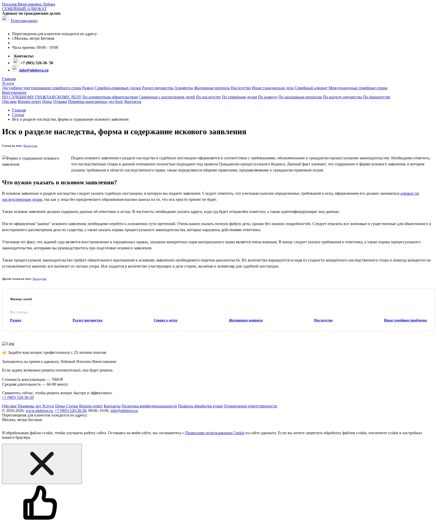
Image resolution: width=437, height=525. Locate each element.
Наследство (241, 88)
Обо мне (9, 101)
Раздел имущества (157, 88)
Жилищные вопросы (212, 88)
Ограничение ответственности (250, 406)
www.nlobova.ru (39, 410)
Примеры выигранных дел (91, 101)
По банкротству (376, 97)
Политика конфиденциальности (149, 406)
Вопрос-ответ (29, 101)
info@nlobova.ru (124, 410)
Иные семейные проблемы (405, 320)
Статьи (72, 406)
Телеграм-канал (23, 20)
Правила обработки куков (200, 406)
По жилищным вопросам (300, 97)
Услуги (8, 83)
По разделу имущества (342, 97)
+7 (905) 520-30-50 (18, 397)
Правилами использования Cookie (214, 433)
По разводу (267, 97)
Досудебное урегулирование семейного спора (41, 88)
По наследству (208, 97)
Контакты (132, 101)
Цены (47, 101)
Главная (9, 79)
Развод (88, 88)
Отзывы (60, 101)
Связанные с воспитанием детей (167, 97)
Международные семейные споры (358, 88)
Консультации (14, 92)
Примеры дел (29, 406)
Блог (119, 101)
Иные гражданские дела (273, 88)
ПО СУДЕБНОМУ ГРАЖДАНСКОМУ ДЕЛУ (41, 97)
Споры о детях (166, 320)
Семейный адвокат (311, 88)
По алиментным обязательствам (110, 97)
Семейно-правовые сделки (118, 88)
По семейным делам (239, 97)
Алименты (183, 88)
